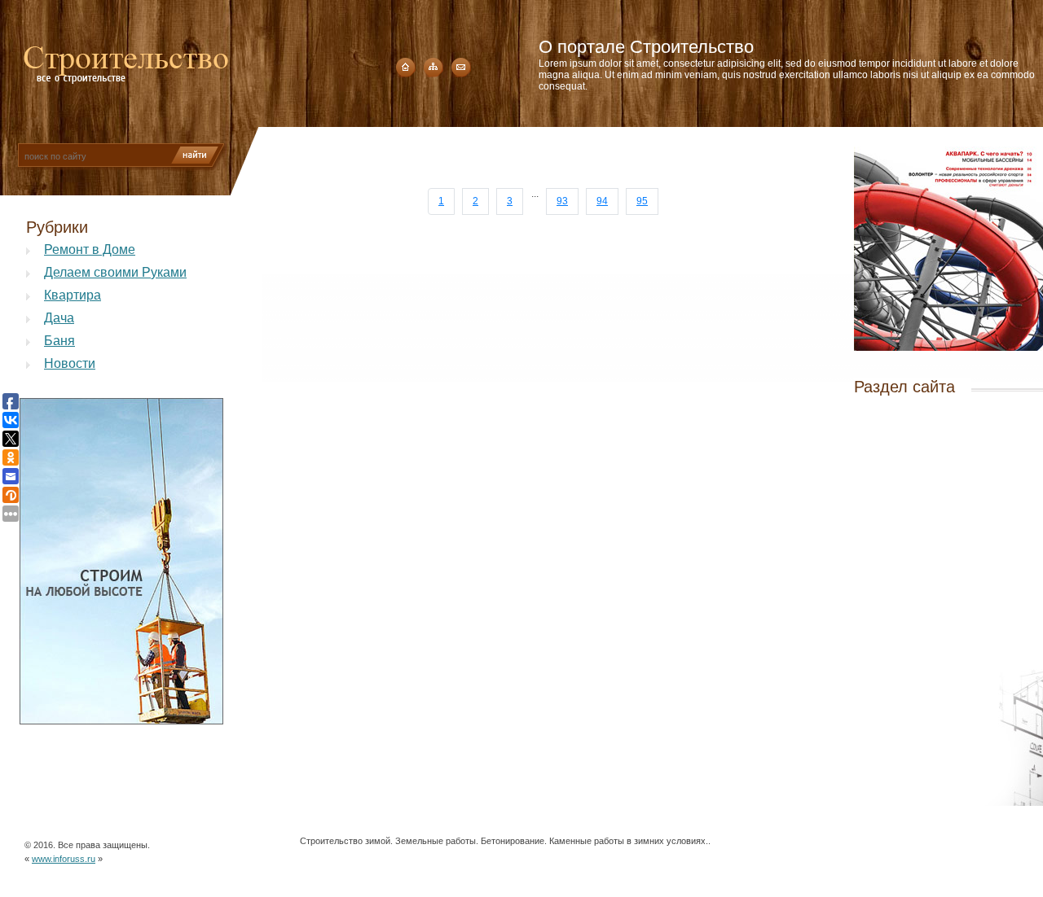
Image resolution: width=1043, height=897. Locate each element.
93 (562, 201)
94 (602, 201)
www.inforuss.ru (63, 859)
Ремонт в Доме (89, 249)
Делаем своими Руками (115, 272)
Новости (69, 363)
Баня (59, 341)
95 (642, 201)
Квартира (72, 295)
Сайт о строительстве (126, 60)
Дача (59, 318)
